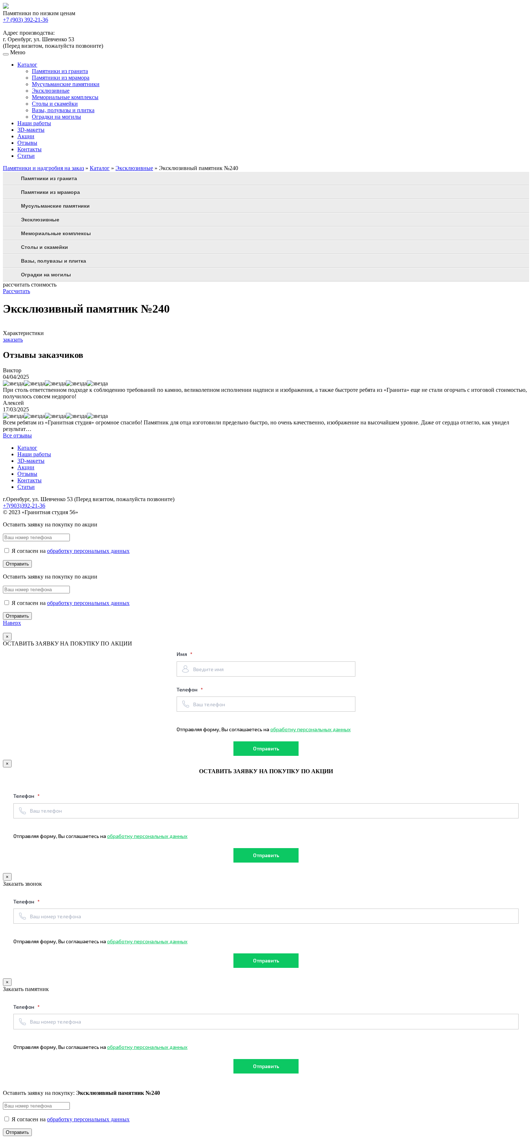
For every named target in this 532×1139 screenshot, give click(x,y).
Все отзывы (17, 435)
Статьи (26, 156)
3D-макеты (31, 130)
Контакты (29, 149)
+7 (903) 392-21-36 (25, 20)
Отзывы (27, 143)
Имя (182, 654)
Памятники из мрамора (60, 78)
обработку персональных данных (88, 551)
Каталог (27, 65)
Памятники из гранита (60, 71)
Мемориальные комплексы (65, 97)
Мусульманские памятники (66, 84)
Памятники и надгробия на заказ (43, 168)
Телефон (188, 689)
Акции (25, 136)
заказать (13, 339)
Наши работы (34, 123)
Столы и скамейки (55, 104)
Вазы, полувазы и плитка (63, 110)
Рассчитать (16, 291)
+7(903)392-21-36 (24, 506)
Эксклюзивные (50, 91)
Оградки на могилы (56, 117)
